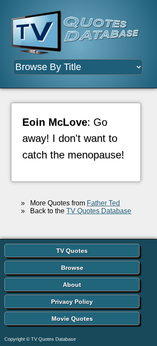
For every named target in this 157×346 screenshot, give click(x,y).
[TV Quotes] (78, 33)
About (72, 284)
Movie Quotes (72, 318)
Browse (72, 267)
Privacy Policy (72, 301)
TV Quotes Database (98, 211)
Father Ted (103, 203)
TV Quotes (72, 250)
